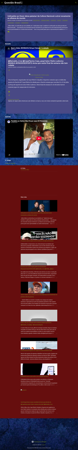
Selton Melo (11, 22)
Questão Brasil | (13, 2)
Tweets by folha (25, 169)
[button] (9, 70)
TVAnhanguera (24, 22)
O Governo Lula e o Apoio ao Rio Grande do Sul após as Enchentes (37, 240)
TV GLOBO (17, 22)
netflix (59, 20)
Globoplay (53, 20)
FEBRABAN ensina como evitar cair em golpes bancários (35, 376)
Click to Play (39, 77)
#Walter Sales (36, 20)
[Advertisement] (39, 183)
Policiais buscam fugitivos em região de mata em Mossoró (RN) (36, 350)
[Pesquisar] (76, 2)
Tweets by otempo (10, 163)
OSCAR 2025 (65, 20)
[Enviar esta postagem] (9, 92)
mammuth (43, 444)
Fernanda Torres (45, 20)
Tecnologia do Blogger (40, 441)
